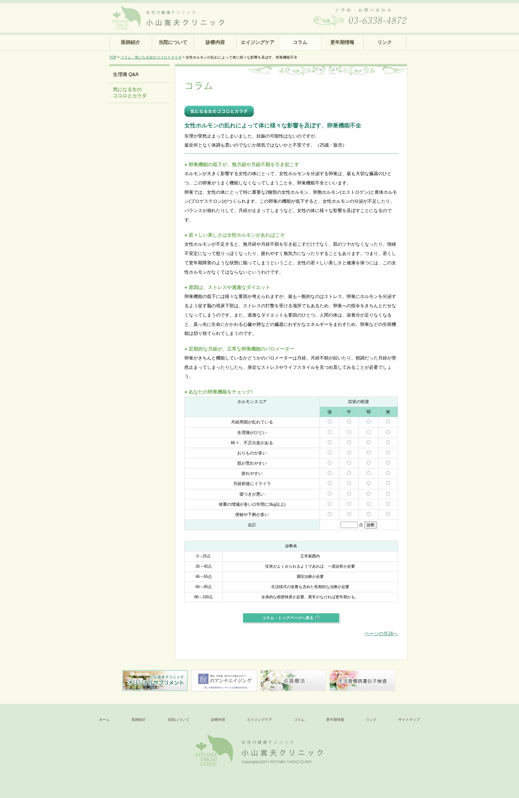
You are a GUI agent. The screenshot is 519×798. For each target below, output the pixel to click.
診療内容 (215, 42)
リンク (385, 42)
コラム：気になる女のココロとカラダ (151, 57)
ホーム (104, 720)
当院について (173, 42)
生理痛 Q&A (126, 74)
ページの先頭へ (381, 633)
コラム (300, 42)
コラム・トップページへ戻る (288, 618)
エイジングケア (258, 42)
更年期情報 (342, 42)
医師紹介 (130, 42)
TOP (113, 57)
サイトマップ (409, 720)
